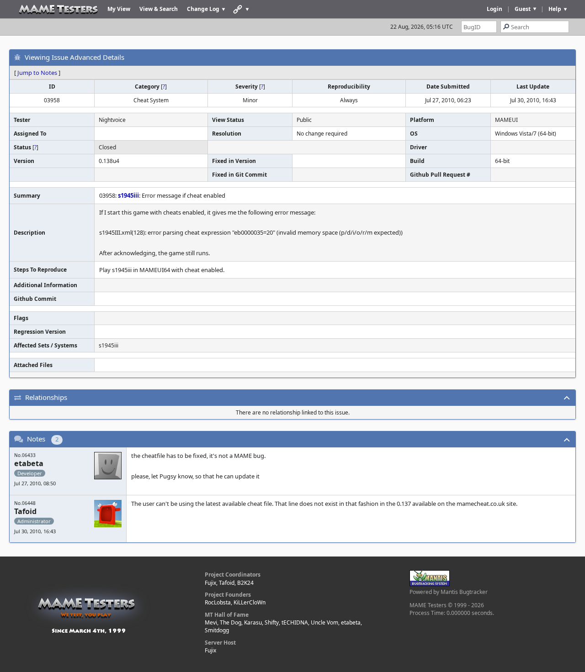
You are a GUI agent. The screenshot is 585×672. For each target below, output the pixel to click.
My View (118, 9)
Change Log (203, 9)
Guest (523, 9)
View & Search (158, 9)
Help (554, 9)
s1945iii (128, 195)
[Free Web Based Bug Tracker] (430, 584)
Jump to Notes (37, 72)
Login (494, 9)
